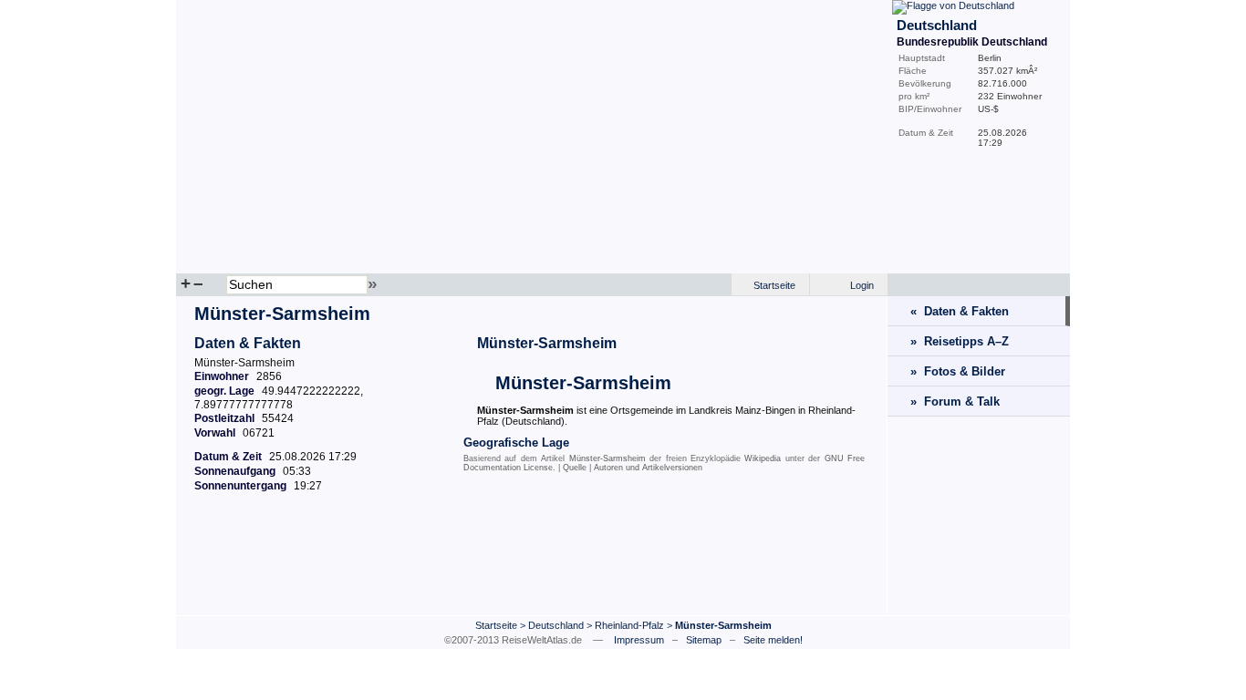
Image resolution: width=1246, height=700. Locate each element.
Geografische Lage (516, 442)
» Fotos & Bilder (957, 371)
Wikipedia (762, 458)
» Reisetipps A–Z (959, 341)
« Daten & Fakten (959, 311)
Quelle (575, 467)
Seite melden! (773, 639)
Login (862, 285)
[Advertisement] (532, 564)
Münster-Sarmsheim (547, 343)
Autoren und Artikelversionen (648, 467)
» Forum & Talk (955, 401)
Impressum (639, 639)
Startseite (774, 285)
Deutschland (556, 625)
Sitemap (704, 639)
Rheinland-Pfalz (629, 625)
